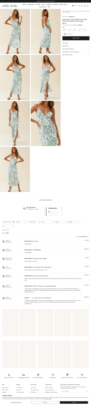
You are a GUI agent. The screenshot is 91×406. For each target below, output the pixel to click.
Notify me (76, 38)
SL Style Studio (20, 392)
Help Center (5, 387)
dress (7, 233)
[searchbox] (7, 222)
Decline (45, 402)
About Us (18, 390)
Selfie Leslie (64, 16)
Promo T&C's (5, 390)
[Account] (84, 5)
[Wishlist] (81, 5)
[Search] (79, 5)
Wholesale (33, 392)
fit (3, 233)
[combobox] (21, 222)
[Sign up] (86, 391)
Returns (4, 392)
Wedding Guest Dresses (51, 392)
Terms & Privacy (35, 390)
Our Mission (19, 387)
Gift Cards (33, 387)
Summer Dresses (49, 390)
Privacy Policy (48, 398)
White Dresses (48, 387)
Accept (74, 402)
